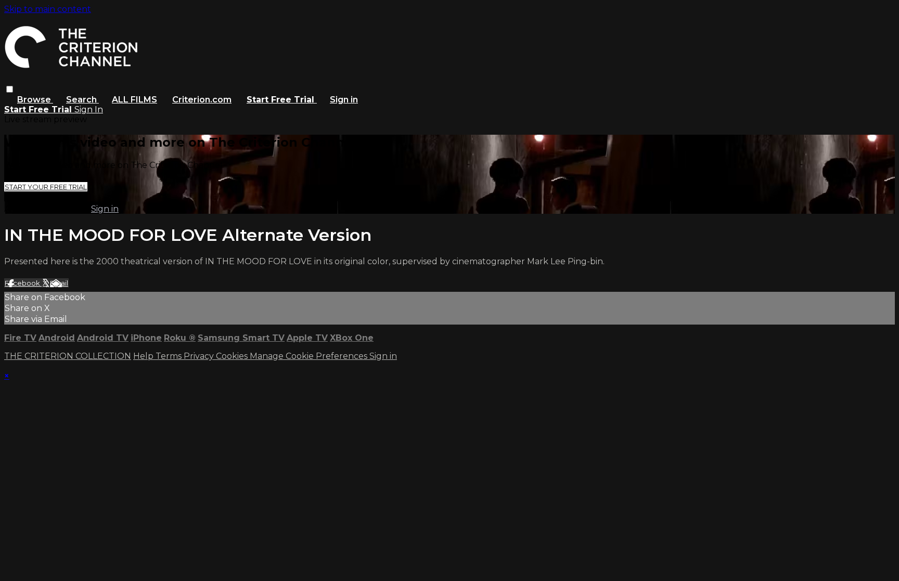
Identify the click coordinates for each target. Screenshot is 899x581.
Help (144, 356)
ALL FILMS (134, 100)
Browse (35, 100)
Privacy (200, 356)
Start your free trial (46, 187)
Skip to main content (47, 9)
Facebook (23, 283)
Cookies (233, 356)
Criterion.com (202, 100)
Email (59, 283)
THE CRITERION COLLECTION (67, 356)
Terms (170, 356)
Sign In (88, 109)
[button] (9, 89)
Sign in (344, 100)
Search (82, 100)
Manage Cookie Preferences (309, 356)
